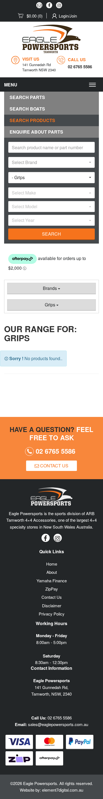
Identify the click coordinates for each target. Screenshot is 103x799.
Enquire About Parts (36, 132)
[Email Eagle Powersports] (39, 5)
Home (51, 564)
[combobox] (51, 162)
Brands (50, 288)
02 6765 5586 (54, 451)
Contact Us (53, 465)
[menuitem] (32, 15)
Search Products (32, 120)
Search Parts (27, 97)
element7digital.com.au (62, 790)
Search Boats (27, 109)
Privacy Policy (52, 614)
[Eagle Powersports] (51, 38)
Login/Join (68, 16)
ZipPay (51, 589)
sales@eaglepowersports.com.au (58, 724)
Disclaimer (51, 605)
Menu (10, 84)
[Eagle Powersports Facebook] (49, 5)
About (51, 572)
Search (51, 234)
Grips (50, 304)
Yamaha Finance (52, 580)
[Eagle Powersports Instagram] (59, 5)
